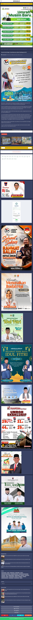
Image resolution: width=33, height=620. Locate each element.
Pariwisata (22, 575)
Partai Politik (27, 575)
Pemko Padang (11, 576)
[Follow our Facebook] (12, 615)
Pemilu (7, 576)
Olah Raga (3, 575)
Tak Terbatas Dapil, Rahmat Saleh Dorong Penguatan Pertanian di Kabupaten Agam (17, 3)
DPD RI (8, 572)
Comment (21, 54)
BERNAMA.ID (16, 618)
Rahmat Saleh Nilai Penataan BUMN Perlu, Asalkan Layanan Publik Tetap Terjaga (17, 555)
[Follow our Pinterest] (4, 615)
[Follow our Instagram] (28, 615)
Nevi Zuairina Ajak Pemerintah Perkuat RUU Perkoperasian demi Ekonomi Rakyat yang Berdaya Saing (16, 142)
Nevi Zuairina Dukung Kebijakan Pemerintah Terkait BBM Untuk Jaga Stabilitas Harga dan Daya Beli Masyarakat (26, 142)
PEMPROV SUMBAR (11, 575)
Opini (7, 575)
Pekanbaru (3, 576)
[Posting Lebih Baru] (3, 148)
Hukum (21, 572)
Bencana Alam (4, 572)
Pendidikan (20, 576)
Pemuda (16, 576)
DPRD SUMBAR (17, 572)
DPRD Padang (12, 572)
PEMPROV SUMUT (17, 575)
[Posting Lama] (30, 148)
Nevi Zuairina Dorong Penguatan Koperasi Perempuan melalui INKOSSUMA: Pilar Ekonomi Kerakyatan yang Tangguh (6, 142)
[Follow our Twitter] (20, 615)
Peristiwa (24, 576)
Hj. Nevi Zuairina (15, 54)
